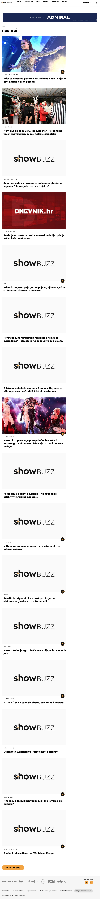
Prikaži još (13, 868)
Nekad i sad (38, 3)
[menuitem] (97, 3)
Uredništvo (6, 891)
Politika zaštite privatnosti (48, 891)
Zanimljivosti (29, 1)
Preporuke (46, 1)
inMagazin (55, 1)
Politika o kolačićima (65, 891)
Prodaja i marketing (18, 891)
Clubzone (64, 1)
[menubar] (97, 3)
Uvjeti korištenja (32, 891)
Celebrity (19, 1)
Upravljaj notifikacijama (84, 891)
